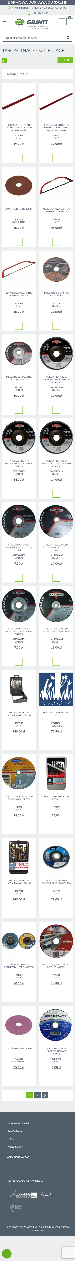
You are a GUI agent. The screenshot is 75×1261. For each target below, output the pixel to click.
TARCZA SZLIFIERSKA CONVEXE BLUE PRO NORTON (56, 882)
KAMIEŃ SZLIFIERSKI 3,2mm (18, 1048)
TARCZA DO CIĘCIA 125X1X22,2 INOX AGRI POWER (56, 1051)
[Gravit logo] (31, 23)
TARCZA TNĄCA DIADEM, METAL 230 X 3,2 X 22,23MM (56, 630)
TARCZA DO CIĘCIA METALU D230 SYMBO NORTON (19, 798)
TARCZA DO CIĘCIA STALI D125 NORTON (56, 294)
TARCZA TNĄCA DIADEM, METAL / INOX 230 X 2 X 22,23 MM (56, 547)
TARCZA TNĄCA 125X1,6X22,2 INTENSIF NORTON (56, 966)
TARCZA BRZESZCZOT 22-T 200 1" (56, 714)
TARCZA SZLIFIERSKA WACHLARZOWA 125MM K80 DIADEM (56, 463)
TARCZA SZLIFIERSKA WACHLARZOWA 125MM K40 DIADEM (19, 463)
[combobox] (37, 38)
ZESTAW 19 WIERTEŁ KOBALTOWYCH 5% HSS (19, 714)
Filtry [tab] (67, 60)
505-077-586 (40, 13)
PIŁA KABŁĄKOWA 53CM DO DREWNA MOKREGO (56, 210)
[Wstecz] (4, 60)
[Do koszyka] (19, 158)
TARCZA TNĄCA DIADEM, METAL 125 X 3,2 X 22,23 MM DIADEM (18, 631)
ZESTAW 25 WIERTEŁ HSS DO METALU (56, 798)
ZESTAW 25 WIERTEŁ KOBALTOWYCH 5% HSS (19, 882)
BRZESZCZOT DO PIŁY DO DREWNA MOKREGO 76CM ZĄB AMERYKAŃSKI (56, 128)
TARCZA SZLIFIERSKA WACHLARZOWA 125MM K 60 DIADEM (56, 379)
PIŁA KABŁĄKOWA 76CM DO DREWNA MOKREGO (18, 294)
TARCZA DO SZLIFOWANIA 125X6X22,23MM (19, 378)
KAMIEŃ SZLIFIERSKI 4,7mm (18, 209)
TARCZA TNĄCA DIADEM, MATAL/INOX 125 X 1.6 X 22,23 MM (19, 547)
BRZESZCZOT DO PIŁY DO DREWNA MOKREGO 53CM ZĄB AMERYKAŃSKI (19, 128)
